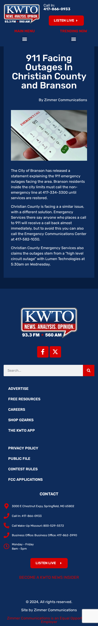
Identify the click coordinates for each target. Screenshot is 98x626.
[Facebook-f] (43, 352)
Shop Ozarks (21, 420)
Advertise (18, 388)
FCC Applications (25, 479)
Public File (19, 458)
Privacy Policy (23, 448)
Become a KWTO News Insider (49, 577)
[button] (24, 39)
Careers (16, 409)
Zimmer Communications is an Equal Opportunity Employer (49, 620)
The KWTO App (21, 430)
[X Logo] (55, 352)
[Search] (88, 370)
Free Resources (24, 399)
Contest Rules (23, 469)
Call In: (57, 7)
